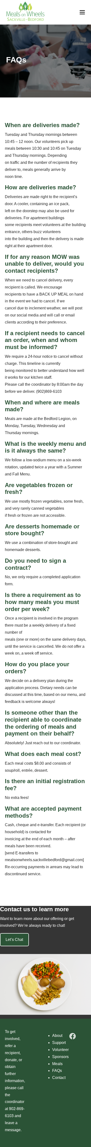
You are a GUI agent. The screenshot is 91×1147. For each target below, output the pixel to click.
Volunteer (60, 1050)
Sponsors (60, 1057)
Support (59, 1043)
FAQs (57, 1070)
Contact (59, 1078)
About (57, 1035)
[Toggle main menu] (82, 12)
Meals (57, 1064)
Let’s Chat (14, 939)
